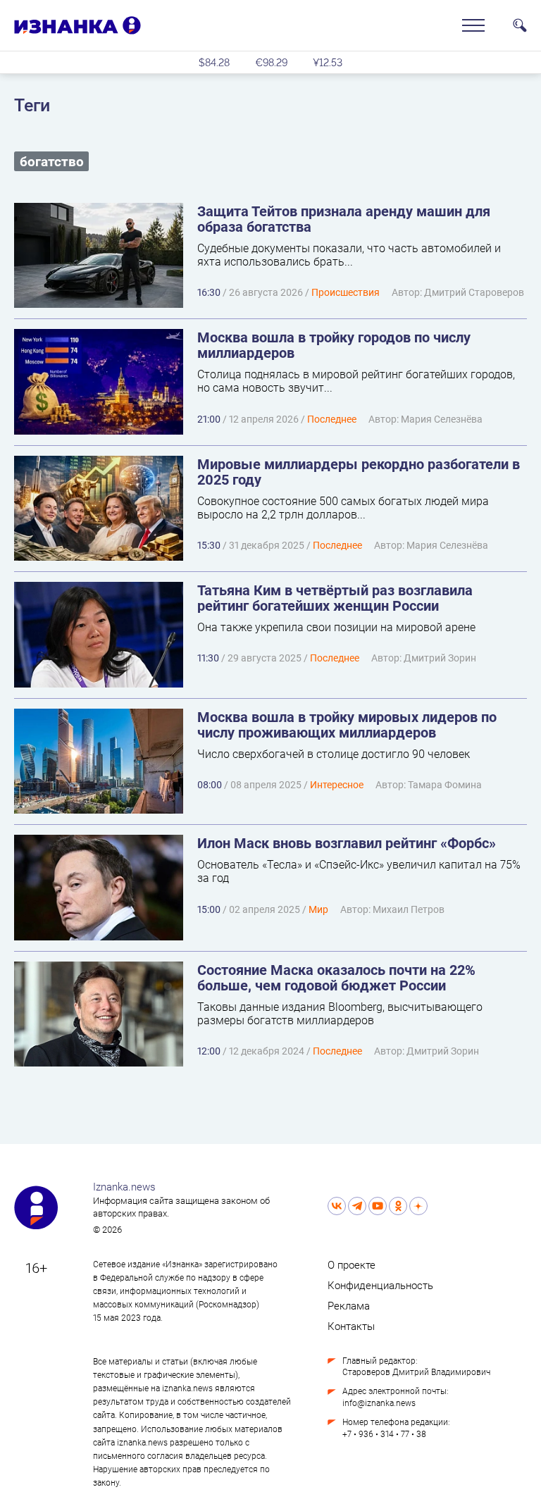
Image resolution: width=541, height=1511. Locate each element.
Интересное (336, 784)
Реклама (349, 1305)
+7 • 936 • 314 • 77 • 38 (384, 1433)
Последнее (331, 418)
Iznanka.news (124, 1186)
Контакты (351, 1326)
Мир (318, 909)
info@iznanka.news (379, 1402)
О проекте (351, 1264)
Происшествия (345, 292)
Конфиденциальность (380, 1285)
